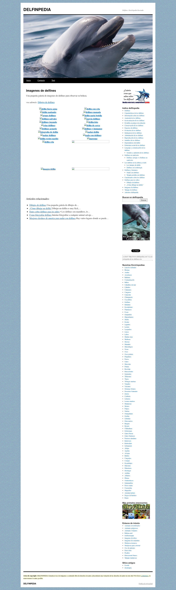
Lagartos (127, 324)
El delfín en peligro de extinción (135, 123)
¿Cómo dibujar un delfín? (40, 208)
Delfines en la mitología (134, 167)
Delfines (127, 110)
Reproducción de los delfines (134, 138)
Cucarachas (128, 488)
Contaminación (129, 280)
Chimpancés (129, 297)
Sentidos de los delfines (132, 140)
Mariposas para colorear (132, 545)
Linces (127, 332)
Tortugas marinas (130, 381)
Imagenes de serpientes (132, 540)
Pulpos (127, 409)
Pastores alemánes (130, 438)
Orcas (126, 349)
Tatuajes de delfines (131, 190)
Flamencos (128, 309)
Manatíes (127, 344)
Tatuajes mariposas (131, 558)
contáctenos (144, 576)
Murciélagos (129, 347)
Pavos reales (129, 485)
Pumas (127, 366)
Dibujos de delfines (46, 102)
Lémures (127, 399)
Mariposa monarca (131, 543)
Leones (127, 327)
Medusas (127, 339)
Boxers (127, 426)
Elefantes (127, 304)
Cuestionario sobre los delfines (135, 177)
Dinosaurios (129, 421)
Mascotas (128, 364)
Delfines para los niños (132, 180)
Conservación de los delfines (134, 125)
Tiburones (128, 376)
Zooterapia (128, 568)
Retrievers (128, 441)
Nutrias (127, 411)
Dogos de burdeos (131, 495)
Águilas (127, 451)
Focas (126, 312)
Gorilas (127, 416)
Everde (127, 565)
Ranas (127, 498)
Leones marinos (130, 401)
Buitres (127, 456)
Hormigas (128, 470)
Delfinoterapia (129, 535)
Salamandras (129, 483)
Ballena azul (128, 533)
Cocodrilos (128, 300)
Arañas (127, 272)
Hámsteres (128, 468)
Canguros (128, 292)
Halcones (128, 465)
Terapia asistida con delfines (136, 175)
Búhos (127, 282)
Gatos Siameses (130, 436)
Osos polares (129, 354)
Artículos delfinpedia (131, 192)
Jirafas (127, 319)
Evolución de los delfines (133, 130)
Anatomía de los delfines (133, 118)
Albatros (127, 475)
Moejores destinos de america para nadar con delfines (52, 218)
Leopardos (128, 329)
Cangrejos (128, 458)
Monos (127, 406)
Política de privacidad (146, 583)
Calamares (128, 290)
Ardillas (127, 473)
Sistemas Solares (130, 389)
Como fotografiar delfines (40, 214)
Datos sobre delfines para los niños (44, 211)
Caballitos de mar (130, 285)
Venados (127, 384)
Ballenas (127, 277)
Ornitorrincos (129, 480)
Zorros (127, 394)
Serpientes (128, 374)
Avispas (127, 453)
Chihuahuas (128, 428)
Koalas (127, 322)
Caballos (127, 287)
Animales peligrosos (131, 528)
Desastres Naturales (131, 391)
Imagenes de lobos (131, 538)
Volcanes (127, 386)
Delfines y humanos (131, 170)
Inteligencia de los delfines (133, 133)
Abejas (127, 448)
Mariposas (128, 404)
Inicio (28, 80)
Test (53, 80)
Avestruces (128, 275)
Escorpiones (129, 307)
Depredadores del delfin (132, 143)
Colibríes (127, 396)
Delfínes (127, 302)
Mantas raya (129, 337)
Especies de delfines (131, 128)
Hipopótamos (129, 317)
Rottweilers (128, 443)
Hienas (127, 478)
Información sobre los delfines (134, 115)
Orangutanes (129, 413)
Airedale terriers (130, 493)
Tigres (127, 379)
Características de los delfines (134, 113)
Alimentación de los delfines (134, 135)
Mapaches (128, 490)
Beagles (127, 423)
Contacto (41, 80)
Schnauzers (128, 446)
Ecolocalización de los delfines (134, 120)
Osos (126, 352)
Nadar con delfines (133, 172)
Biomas (127, 270)
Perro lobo (128, 550)
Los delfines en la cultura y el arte (135, 162)
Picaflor (127, 553)
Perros (127, 359)
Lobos (127, 334)
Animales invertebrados (132, 525)
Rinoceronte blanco (131, 555)
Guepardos (128, 314)
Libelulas (127, 418)
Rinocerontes (129, 371)
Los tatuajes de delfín (133, 165)
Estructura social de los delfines (135, 145)
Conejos (127, 461)
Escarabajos (128, 463)
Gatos (126, 361)
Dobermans (128, 431)
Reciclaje (127, 369)
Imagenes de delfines (131, 187)
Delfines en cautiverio (132, 155)
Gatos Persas (129, 433)
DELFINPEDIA (37, 9)
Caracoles (128, 295)
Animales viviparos (131, 530)
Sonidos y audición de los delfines (138, 153)
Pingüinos (128, 356)
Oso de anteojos (130, 548)
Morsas (127, 342)
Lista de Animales (130, 267)
